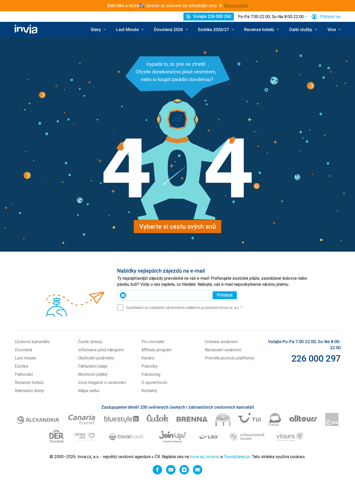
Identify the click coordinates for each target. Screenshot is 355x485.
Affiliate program (156, 349)
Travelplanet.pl (237, 456)
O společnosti (154, 382)
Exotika (21, 366)
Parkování (24, 374)
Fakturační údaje (92, 366)
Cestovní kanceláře (32, 341)
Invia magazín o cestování (102, 382)
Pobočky (149, 366)
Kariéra (147, 358)
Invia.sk (197, 456)
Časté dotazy (90, 341)
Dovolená (23, 349)
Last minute (25, 358)
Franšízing (150, 374)
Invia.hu (212, 456)
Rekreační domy (29, 390)
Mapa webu (88, 390)
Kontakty (149, 390)
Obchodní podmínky (96, 358)
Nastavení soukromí (223, 349)
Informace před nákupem (101, 349)
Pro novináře (152, 341)
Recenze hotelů (29, 382)
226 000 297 (316, 358)
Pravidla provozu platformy (229, 358)
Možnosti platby (93, 374)
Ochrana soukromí (221, 341)
